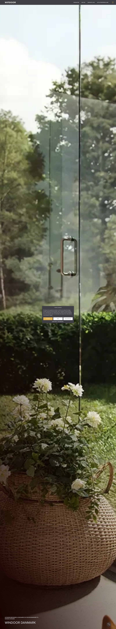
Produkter (76, 2)
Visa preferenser (68, 318)
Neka (58, 318)
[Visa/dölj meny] (113, 2)
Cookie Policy (54, 321)
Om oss (83, 2)
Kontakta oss (91, 2)
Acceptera (48, 318)
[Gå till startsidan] (10, 2)
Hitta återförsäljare (102, 2)
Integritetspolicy (60, 321)
